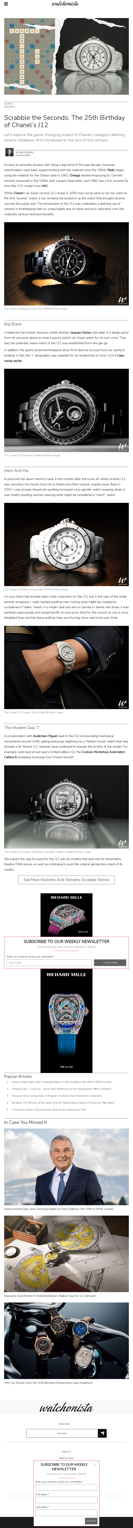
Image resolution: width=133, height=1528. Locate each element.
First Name (42, 1494)
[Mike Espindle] (9, 151)
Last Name (42, 1507)
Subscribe (64, 1423)
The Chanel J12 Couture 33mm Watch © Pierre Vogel (33, 712)
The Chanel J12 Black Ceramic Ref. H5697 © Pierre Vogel (35, 308)
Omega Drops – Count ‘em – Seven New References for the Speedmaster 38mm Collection (61, 1089)
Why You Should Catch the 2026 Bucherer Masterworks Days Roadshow (48, 1383)
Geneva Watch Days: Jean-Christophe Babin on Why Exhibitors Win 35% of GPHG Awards (61, 1082)
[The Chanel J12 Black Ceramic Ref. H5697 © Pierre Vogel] (66, 263)
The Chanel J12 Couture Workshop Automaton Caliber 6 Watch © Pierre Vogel (47, 852)
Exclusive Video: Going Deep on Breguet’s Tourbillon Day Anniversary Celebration (57, 1095)
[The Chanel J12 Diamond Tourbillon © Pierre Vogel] (66, 410)
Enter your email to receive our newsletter (30, 956)
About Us (66, 1451)
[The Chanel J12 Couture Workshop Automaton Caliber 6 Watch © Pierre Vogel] (66, 806)
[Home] (66, 3)
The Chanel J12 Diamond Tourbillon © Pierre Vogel (32, 455)
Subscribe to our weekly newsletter (66, 941)
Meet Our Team (66, 1458)
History (8, 104)
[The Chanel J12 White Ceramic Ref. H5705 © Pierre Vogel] (66, 544)
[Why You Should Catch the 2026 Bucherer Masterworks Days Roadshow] (66, 1340)
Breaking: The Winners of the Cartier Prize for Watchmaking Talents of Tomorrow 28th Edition (63, 1102)
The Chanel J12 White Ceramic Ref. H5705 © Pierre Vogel (36, 589)
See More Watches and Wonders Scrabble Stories (66, 879)
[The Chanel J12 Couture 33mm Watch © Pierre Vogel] (66, 667)
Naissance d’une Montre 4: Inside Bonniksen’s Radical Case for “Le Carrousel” (50, 1296)
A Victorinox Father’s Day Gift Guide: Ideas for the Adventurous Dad (49, 1109)
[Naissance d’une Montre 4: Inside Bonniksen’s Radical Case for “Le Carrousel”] (66, 1253)
